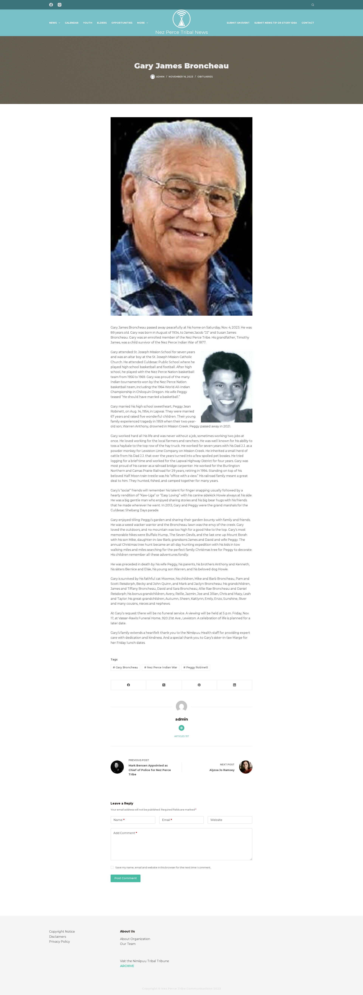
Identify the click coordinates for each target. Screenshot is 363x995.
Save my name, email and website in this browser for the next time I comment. (163, 867)
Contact (308, 22)
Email (167, 820)
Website (216, 820)
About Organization (135, 939)
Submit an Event (238, 22)
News (53, 22)
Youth (87, 22)
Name (119, 820)
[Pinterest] (199, 685)
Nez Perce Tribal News (181, 32)
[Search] (313, 5)
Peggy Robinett (195, 667)
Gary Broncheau (125, 667)
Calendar (71, 22)
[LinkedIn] (234, 685)
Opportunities (121, 22)
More (141, 22)
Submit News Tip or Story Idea (275, 22)
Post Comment (125, 878)
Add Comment (125, 833)
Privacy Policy (59, 941)
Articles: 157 (181, 736)
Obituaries (205, 76)
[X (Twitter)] (164, 685)
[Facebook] (51, 5)
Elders (102, 22)
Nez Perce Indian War (160, 667)
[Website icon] (181, 728)
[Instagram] (59, 5)
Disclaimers (57, 936)
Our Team (128, 944)
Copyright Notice (62, 931)
